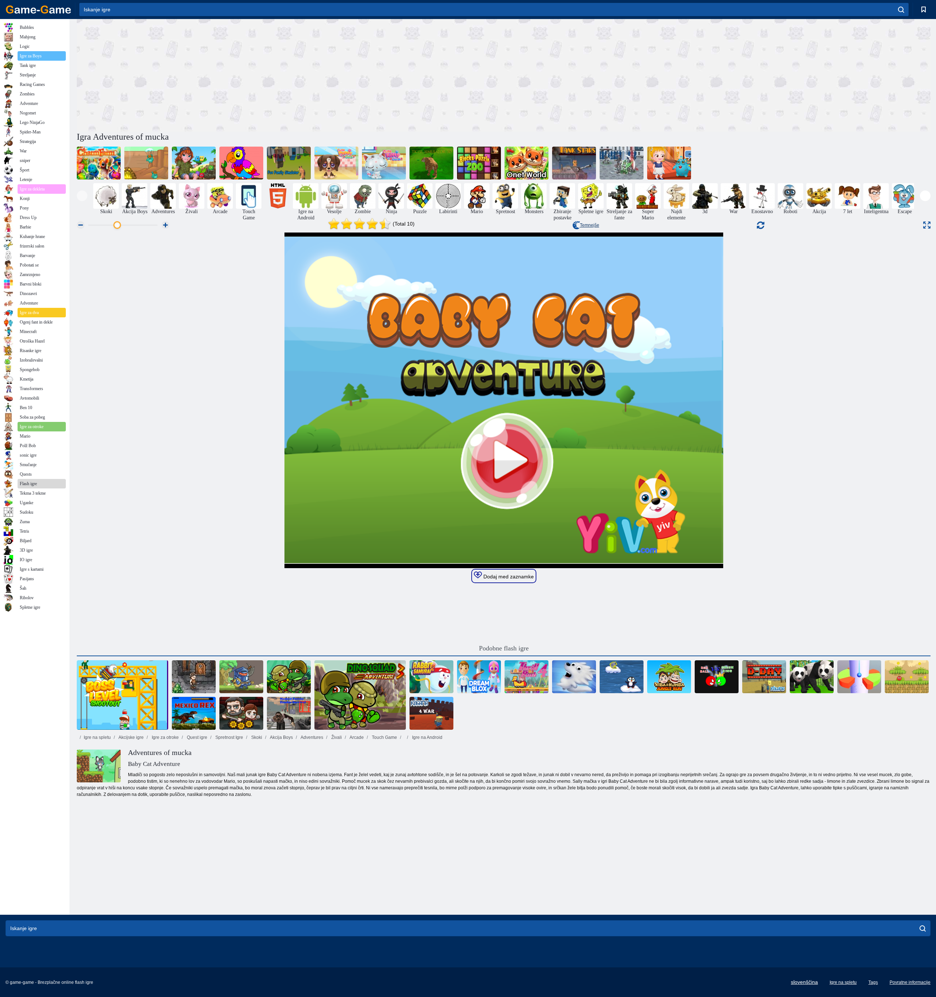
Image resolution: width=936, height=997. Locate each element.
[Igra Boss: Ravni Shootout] (122, 695)
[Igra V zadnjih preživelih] (241, 713)
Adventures (311, 737)
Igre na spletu (97, 737)
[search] (901, 9)
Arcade (356, 737)
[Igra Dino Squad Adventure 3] (360, 695)
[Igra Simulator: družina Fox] (289, 163)
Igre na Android (426, 737)
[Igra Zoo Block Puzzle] (479, 163)
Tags (873, 982)
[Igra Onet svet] (526, 163)
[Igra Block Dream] (479, 676)
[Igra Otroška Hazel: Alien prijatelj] (669, 163)
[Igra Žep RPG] (194, 676)
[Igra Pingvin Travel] (622, 676)
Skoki (256, 737)
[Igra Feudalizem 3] (622, 163)
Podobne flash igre (504, 648)
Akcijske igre (131, 737)
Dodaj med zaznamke (508, 576)
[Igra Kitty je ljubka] (384, 163)
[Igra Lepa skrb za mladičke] (336, 163)
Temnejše (589, 225)
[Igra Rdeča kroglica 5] (907, 676)
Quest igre (196, 737)
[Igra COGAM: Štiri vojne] (431, 713)
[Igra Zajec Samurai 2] (431, 676)
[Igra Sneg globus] (574, 676)
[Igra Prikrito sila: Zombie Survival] (289, 713)
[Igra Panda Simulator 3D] (812, 676)
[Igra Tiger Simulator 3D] (431, 163)
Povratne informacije (910, 982)
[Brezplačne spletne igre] (38, 9)
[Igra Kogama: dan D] (764, 676)
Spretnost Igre (228, 737)
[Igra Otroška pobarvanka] (241, 163)
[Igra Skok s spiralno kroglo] (859, 676)
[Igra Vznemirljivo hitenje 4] (526, 676)
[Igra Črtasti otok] (194, 163)
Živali (336, 737)
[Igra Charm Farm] (99, 163)
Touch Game (384, 737)
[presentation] (82, 195)
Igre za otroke (165, 737)
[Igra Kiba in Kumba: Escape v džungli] (669, 676)
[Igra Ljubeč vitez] (241, 676)
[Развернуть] (927, 225)
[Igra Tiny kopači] (146, 163)
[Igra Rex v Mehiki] (194, 713)
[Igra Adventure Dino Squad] (289, 676)
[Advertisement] (290, 74)
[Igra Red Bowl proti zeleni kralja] (717, 676)
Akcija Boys (281, 737)
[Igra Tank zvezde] (574, 163)
